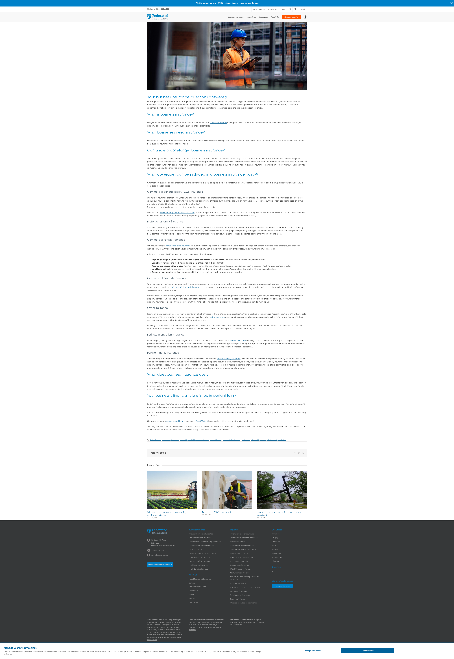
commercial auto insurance (178, 246)
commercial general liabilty (188, 440)
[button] (305, 17)
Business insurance (218, 122)
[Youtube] (289, 9)
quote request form (174, 421)
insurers (166, 637)
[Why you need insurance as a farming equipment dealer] (172, 472)
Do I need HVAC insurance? (216, 512)
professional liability (271, 440)
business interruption (237, 340)
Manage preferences (313, 651)
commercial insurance (202, 440)
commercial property (216, 440)
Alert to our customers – (207, 3)
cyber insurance (217, 317)
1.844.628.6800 (201, 421)
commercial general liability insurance (177, 212)
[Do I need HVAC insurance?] (227, 472)
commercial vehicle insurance (231, 440)
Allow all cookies (367, 651)
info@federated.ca (159, 555)
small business (282, 440)
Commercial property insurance (186, 287)
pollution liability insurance (228, 358)
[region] (227, 651)
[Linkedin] (295, 9)
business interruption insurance (170, 440)
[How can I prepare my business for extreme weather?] (282, 472)
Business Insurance (155, 440)
